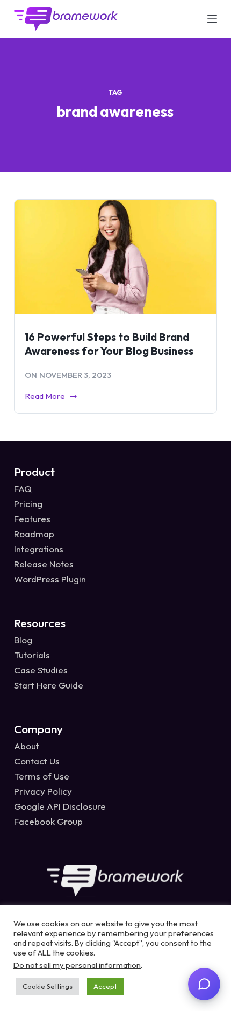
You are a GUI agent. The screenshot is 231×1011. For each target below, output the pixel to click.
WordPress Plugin (50, 579)
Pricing (28, 503)
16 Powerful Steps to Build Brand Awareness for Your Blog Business (109, 343)
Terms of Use (41, 776)
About (26, 746)
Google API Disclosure (60, 806)
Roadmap (34, 533)
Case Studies (41, 670)
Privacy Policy (43, 791)
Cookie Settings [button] (48, 986)
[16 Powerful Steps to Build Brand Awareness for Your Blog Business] (115, 257)
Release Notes (44, 564)
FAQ (23, 488)
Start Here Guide (48, 685)
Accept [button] (105, 986)
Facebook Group (48, 821)
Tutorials (32, 655)
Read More (45, 397)
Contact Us (37, 761)
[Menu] (212, 19)
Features (32, 518)
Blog (23, 639)
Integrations (38, 548)
